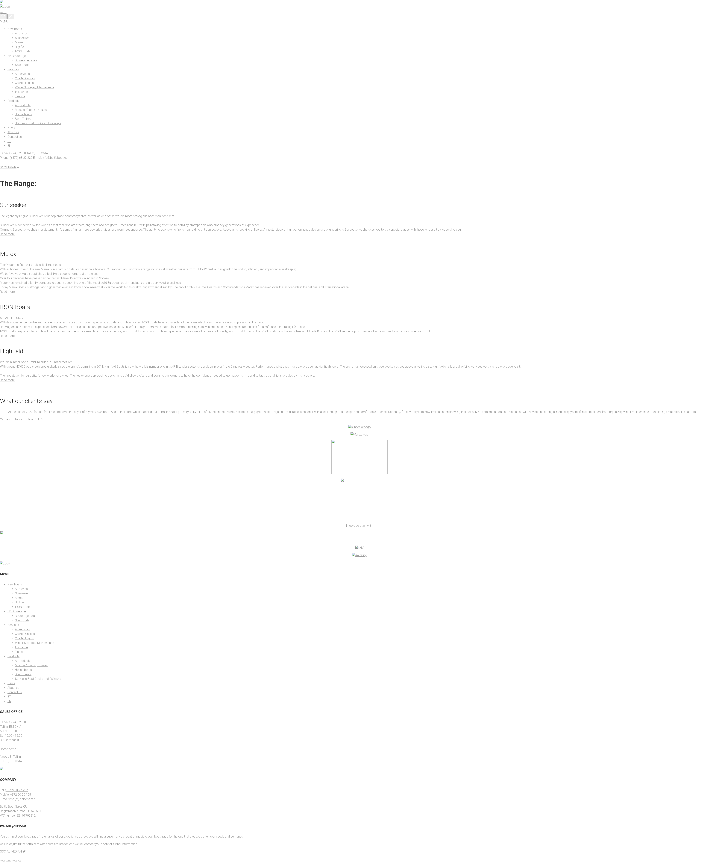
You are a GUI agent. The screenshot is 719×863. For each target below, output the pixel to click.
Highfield (20, 47)
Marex (19, 42)
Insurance (21, 92)
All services (22, 74)
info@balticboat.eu (55, 157)
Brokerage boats (26, 60)
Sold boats (22, 65)
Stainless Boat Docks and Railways (38, 123)
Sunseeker (22, 38)
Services (13, 69)
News (11, 128)
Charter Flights (24, 83)
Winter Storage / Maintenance (34, 87)
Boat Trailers (23, 119)
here (36, 844)
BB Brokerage (16, 56)
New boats (14, 29)
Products (13, 101)
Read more (7, 234)
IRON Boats (23, 51)
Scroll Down (8, 167)
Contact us (14, 136)
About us (13, 132)
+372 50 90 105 (20, 794)
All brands (21, 33)
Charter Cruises (25, 78)
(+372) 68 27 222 (21, 157)
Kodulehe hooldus (10, 861)
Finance (20, 96)
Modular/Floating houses (31, 110)
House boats (23, 114)
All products (23, 105)
